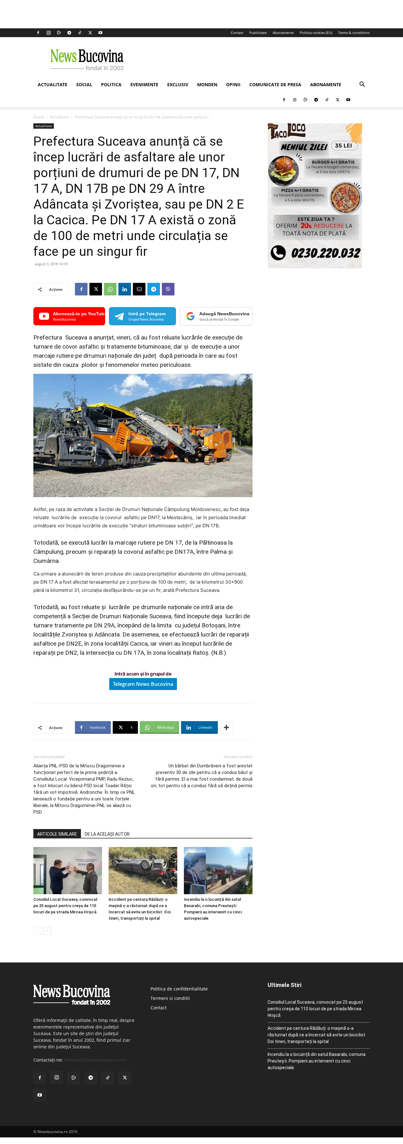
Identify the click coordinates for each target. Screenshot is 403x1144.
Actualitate (52, 84)
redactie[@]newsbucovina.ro (94, 1060)
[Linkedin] (124, 289)
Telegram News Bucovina (143, 684)
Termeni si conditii (170, 998)
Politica (111, 84)
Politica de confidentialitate (179, 989)
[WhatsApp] (110, 289)
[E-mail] (139, 289)
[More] (226, 727)
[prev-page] (37, 931)
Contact (237, 32)
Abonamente (283, 32)
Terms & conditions (354, 32)
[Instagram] (48, 32)
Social (84, 84)
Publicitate (258, 32)
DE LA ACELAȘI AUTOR (107, 834)
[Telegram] (69, 32)
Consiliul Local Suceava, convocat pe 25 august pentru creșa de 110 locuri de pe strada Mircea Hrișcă (65, 905)
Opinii (233, 84)
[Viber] (168, 289)
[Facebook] (38, 32)
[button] (362, 85)
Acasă (38, 117)
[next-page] (47, 931)
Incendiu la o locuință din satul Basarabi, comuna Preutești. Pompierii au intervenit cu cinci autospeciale (317, 1061)
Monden (207, 84)
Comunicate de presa (275, 84)
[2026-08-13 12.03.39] (315, 267)
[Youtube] (100, 32)
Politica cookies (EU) (316, 32)
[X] (90, 32)
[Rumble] (59, 32)
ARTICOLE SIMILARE (57, 834)
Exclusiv (177, 84)
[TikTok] (79, 32)
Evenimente (144, 84)
